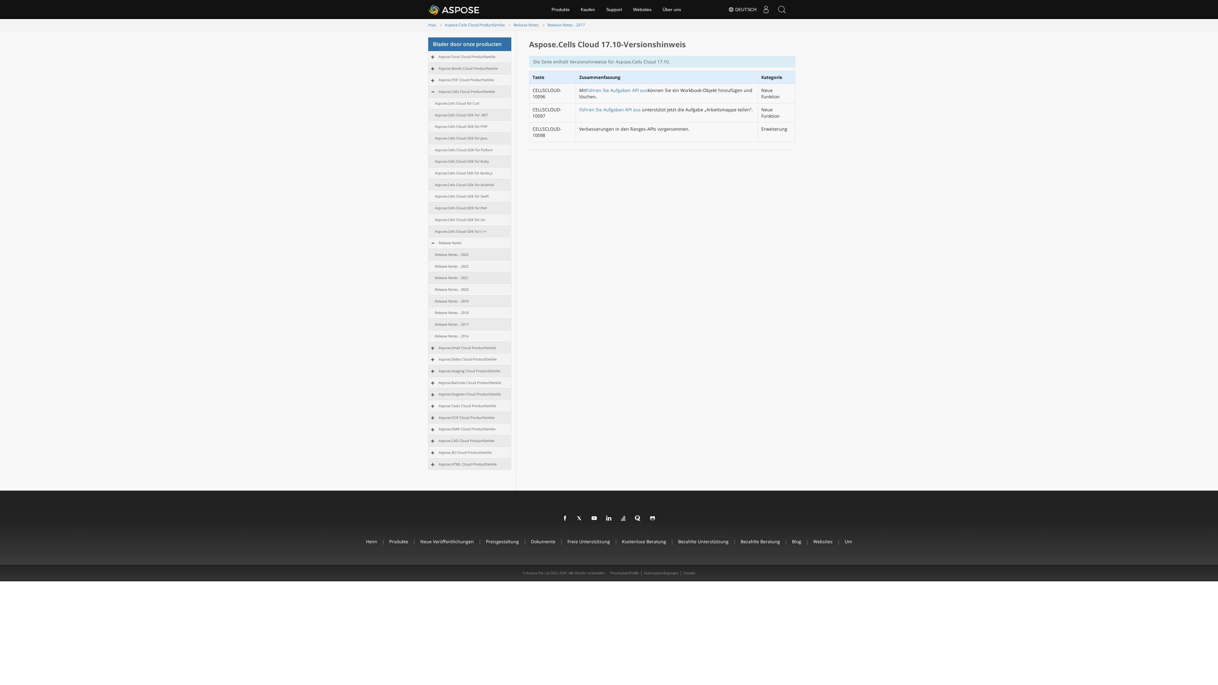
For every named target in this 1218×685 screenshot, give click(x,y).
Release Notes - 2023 (451, 254)
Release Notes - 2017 (566, 25)
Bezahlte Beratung (760, 541)
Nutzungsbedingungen (661, 573)
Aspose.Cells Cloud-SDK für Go (460, 219)
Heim (371, 541)
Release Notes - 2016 (451, 336)
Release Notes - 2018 (451, 312)
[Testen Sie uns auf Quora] (638, 518)
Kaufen (588, 9)
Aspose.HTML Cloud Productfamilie (468, 464)
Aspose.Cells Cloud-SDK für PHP (461, 126)
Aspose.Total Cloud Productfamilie (467, 56)
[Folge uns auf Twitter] (580, 518)
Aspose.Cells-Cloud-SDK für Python (464, 149)
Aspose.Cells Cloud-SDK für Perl (461, 208)
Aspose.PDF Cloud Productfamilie (466, 79)
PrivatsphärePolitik (624, 573)
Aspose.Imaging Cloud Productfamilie (469, 371)
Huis (432, 25)
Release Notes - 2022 (451, 266)
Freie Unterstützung (588, 541)
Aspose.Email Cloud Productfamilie (467, 347)
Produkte (561, 9)
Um (848, 541)
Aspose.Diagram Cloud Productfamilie (470, 394)
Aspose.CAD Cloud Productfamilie (466, 440)
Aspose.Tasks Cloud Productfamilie (467, 405)
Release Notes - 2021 (451, 277)
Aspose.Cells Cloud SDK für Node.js (464, 173)
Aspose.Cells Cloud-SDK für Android (464, 184)
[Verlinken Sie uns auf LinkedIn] (609, 518)
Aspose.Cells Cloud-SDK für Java (461, 138)
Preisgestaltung (502, 541)
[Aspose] (454, 9)
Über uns (672, 9)
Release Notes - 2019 (451, 301)
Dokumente (543, 541)
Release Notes (526, 25)
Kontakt (689, 573)
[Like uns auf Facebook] (565, 518)
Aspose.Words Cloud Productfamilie (468, 68)
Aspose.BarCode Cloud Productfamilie (470, 382)
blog (796, 541)
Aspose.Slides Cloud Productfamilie (468, 359)
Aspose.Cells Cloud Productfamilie (475, 25)
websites (823, 541)
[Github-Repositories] (653, 518)
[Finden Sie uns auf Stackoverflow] (623, 518)
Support (614, 9)
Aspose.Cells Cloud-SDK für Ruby (462, 161)
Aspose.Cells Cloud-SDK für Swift (462, 196)
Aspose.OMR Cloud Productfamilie (467, 429)
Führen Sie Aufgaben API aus (617, 90)
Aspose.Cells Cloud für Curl (457, 103)
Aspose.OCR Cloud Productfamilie (466, 417)
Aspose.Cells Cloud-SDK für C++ (461, 231)
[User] (766, 9)
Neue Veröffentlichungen (447, 541)
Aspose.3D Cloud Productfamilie (465, 452)
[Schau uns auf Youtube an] (594, 518)
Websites (642, 9)
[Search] (782, 9)
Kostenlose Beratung (644, 541)
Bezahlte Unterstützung (703, 541)
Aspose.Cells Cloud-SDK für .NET (461, 115)
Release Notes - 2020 (451, 289)
